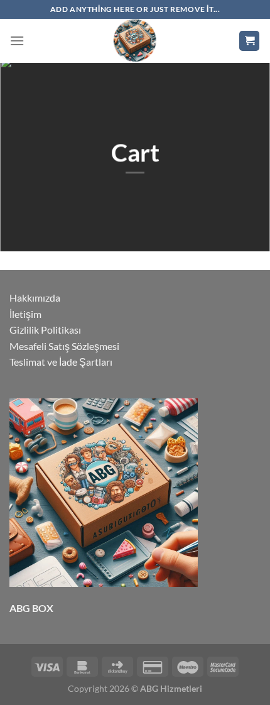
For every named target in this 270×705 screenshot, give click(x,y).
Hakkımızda (34, 297)
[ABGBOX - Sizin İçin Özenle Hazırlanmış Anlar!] (135, 41)
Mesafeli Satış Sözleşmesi (64, 346)
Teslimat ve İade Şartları (60, 362)
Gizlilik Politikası (45, 330)
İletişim (25, 314)
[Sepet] (249, 41)
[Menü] (16, 40)
